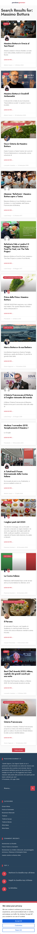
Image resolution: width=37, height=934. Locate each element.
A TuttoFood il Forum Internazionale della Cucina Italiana (16, 474)
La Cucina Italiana (11, 575)
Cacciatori (15, 846)
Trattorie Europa (7, 819)
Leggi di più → (8, 59)
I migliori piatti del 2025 (14, 522)
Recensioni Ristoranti (8, 812)
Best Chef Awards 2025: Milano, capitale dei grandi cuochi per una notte (18, 674)
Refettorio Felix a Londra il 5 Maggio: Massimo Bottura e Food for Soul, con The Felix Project (16, 248)
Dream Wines (6, 806)
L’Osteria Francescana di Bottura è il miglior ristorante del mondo (18, 396)
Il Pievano (8, 621)
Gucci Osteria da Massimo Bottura (15, 145)
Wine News (5, 825)
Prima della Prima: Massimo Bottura (16, 298)
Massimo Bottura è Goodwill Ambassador (16, 95)
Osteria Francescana (13, 721)
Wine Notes (5, 828)
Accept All (18, 921)
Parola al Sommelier (8, 809)
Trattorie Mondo (7, 822)
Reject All (18, 930)
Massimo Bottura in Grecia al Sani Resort (16, 44)
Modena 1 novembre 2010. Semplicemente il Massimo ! (16, 426)
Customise (18, 925)
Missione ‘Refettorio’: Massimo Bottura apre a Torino (17, 195)
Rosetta (14, 843)
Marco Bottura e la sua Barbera (17, 347)
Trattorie (4, 816)
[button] (18, 750)
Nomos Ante (17, 855)
